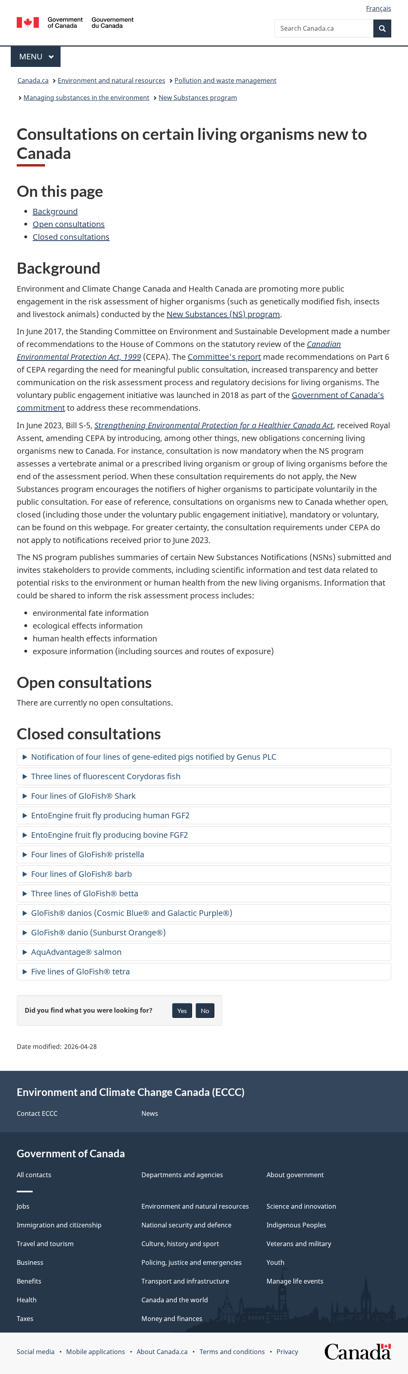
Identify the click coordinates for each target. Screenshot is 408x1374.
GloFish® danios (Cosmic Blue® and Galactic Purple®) (131, 913)
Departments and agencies (182, 1174)
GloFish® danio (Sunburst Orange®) (98, 932)
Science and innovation (301, 1206)
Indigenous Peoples (296, 1225)
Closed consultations (71, 236)
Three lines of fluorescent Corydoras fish (105, 776)
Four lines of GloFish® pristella (87, 854)
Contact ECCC (37, 1113)
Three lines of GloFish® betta (84, 893)
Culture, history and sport (180, 1243)
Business (30, 1262)
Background (55, 211)
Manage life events (295, 1281)
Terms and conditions (232, 1351)
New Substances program (198, 97)
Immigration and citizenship (59, 1225)
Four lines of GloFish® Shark (83, 795)
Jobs (23, 1206)
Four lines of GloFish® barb (81, 873)
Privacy (287, 1351)
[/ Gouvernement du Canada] (75, 23)
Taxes (25, 1318)
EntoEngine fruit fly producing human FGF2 (110, 815)
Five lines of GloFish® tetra (80, 971)
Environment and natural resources (111, 80)
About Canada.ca (162, 1351)
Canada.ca (33, 80)
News (149, 1113)
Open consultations (69, 224)
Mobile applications (95, 1351)
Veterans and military (299, 1243)
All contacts (34, 1174)
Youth (275, 1262)
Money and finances (171, 1318)
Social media (36, 1351)
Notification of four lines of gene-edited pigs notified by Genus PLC (154, 756)
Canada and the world (174, 1300)
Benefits (29, 1281)
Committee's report (224, 356)
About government (295, 1174)
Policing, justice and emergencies (191, 1262)
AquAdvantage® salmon (76, 952)
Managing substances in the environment (86, 97)
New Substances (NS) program (223, 314)
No (205, 1010)
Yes (182, 1010)
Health (27, 1300)
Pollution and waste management (226, 80)
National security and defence (186, 1225)
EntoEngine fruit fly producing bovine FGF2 (109, 834)
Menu (32, 56)
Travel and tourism (45, 1243)
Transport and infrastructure (185, 1281)
